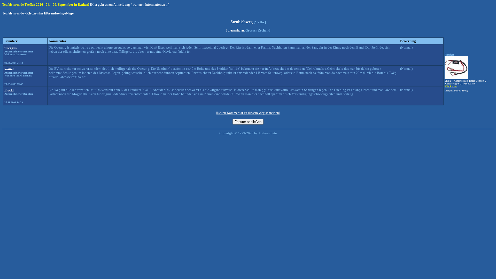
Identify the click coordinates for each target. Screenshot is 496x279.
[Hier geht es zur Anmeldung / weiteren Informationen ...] (129, 4)
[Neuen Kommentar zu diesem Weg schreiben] (248, 113)
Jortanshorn (235, 30)
